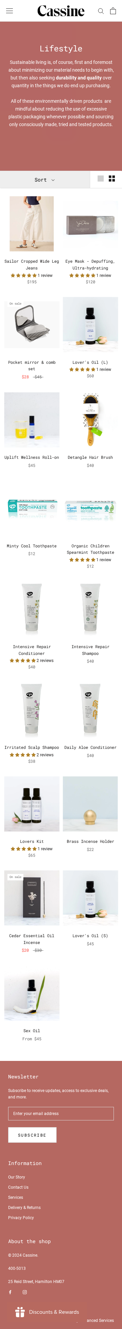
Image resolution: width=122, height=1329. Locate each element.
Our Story (16, 1177)
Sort (42, 179)
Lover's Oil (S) (90, 935)
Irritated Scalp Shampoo (31, 747)
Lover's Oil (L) (90, 362)
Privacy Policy (21, 1217)
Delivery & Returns (24, 1207)
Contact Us (18, 1187)
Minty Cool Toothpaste (32, 545)
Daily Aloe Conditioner (90, 747)
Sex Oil (31, 1030)
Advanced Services (97, 1320)
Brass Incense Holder (90, 841)
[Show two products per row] (112, 178)
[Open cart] (113, 10)
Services (15, 1197)
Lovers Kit (32, 841)
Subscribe (32, 1135)
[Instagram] (25, 1292)
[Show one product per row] (101, 178)
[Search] (101, 11)
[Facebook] (10, 1292)
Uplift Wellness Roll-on (31, 457)
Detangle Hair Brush (90, 457)
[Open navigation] (9, 10)
